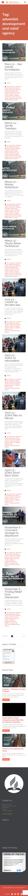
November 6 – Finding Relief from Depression (14, 593)
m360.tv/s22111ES (15, 210)
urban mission (9, 100)
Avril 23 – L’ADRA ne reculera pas (12, 302)
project (11, 95)
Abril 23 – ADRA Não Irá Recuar (13, 415)
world (16, 100)
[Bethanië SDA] (14, 2)
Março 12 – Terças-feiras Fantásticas (13, 243)
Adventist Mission (15, 89)
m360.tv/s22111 (14, 151)
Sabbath (16, 95)
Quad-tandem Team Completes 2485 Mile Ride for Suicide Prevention (12, 720)
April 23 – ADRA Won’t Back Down (12, 472)
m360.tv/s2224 (14, 498)
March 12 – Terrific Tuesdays (11, 125)
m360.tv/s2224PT (14, 441)
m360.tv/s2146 (14, 617)
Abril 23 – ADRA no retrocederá (12, 358)
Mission (7, 94)
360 (8, 86)
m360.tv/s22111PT (15, 269)
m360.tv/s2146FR (14, 557)
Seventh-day (8, 97)
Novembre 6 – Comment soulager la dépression (14, 531)
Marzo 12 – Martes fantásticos (11, 184)
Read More (6, 699)
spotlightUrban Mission (12, 330)
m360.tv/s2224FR (14, 326)
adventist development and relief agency (13, 88)
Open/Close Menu (3, 2)
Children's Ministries (11, 91)
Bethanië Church (11, 887)
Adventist (12, 86)
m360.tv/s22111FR (15, 92)
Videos (9, 83)
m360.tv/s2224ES (14, 383)
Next (24, 636)
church (7, 92)
